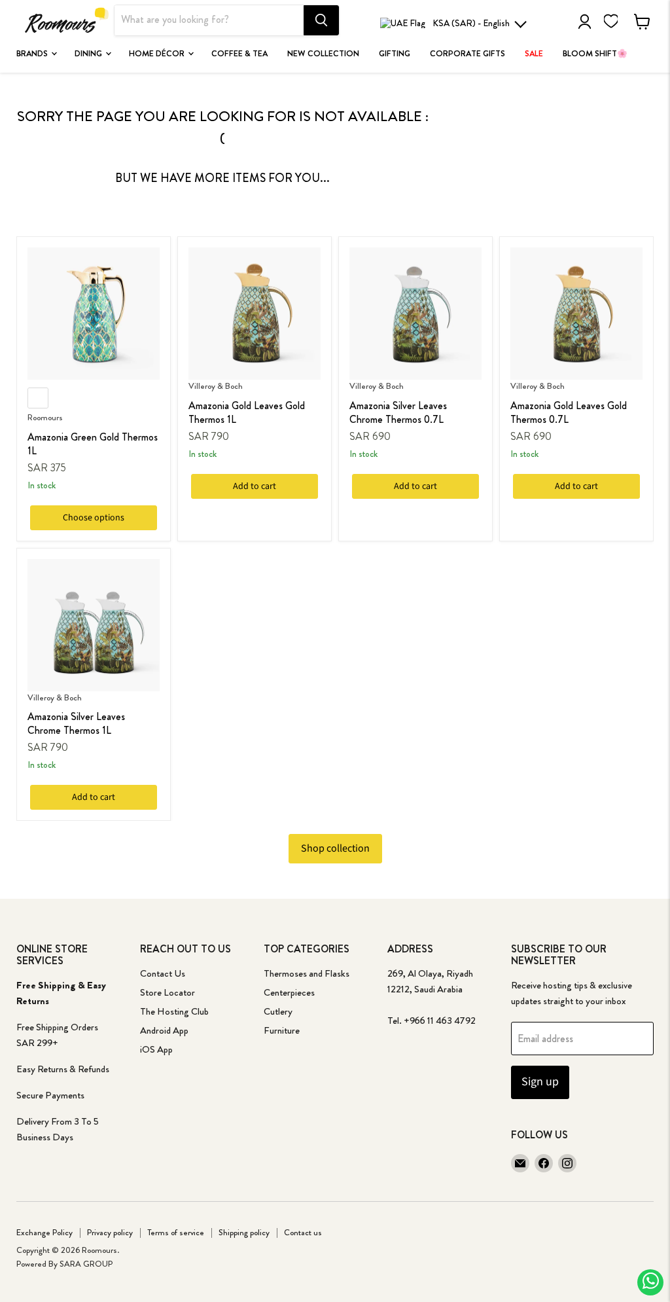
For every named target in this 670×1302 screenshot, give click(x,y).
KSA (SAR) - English (471, 22)
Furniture (282, 1030)
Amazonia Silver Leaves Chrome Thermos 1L (76, 723)
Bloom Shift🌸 (595, 54)
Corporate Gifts (467, 54)
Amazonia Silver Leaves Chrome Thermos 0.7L (398, 412)
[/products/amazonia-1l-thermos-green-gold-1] (93, 313)
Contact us (303, 1232)
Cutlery (278, 1011)
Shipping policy (244, 1232)
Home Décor (157, 54)
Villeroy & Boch (215, 386)
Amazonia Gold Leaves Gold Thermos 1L (246, 412)
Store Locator (167, 992)
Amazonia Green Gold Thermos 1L (92, 443)
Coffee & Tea (239, 54)
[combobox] (209, 20)
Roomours (45, 417)
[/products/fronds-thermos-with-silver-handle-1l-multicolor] (93, 625)
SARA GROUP (86, 1263)
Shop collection (335, 848)
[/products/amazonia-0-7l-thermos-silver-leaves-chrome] (415, 313)
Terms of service (175, 1232)
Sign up (540, 1082)
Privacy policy (110, 1232)
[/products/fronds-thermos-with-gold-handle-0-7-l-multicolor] (576, 313)
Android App (164, 1030)
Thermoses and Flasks (306, 973)
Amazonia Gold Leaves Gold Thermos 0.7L (568, 412)
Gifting (394, 54)
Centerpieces (289, 992)
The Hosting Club (174, 1011)
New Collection (323, 54)
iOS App (156, 1049)
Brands (33, 54)
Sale (534, 54)
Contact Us (162, 973)
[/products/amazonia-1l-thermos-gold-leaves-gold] (254, 313)
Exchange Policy (44, 1232)
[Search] (321, 20)
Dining (89, 54)
